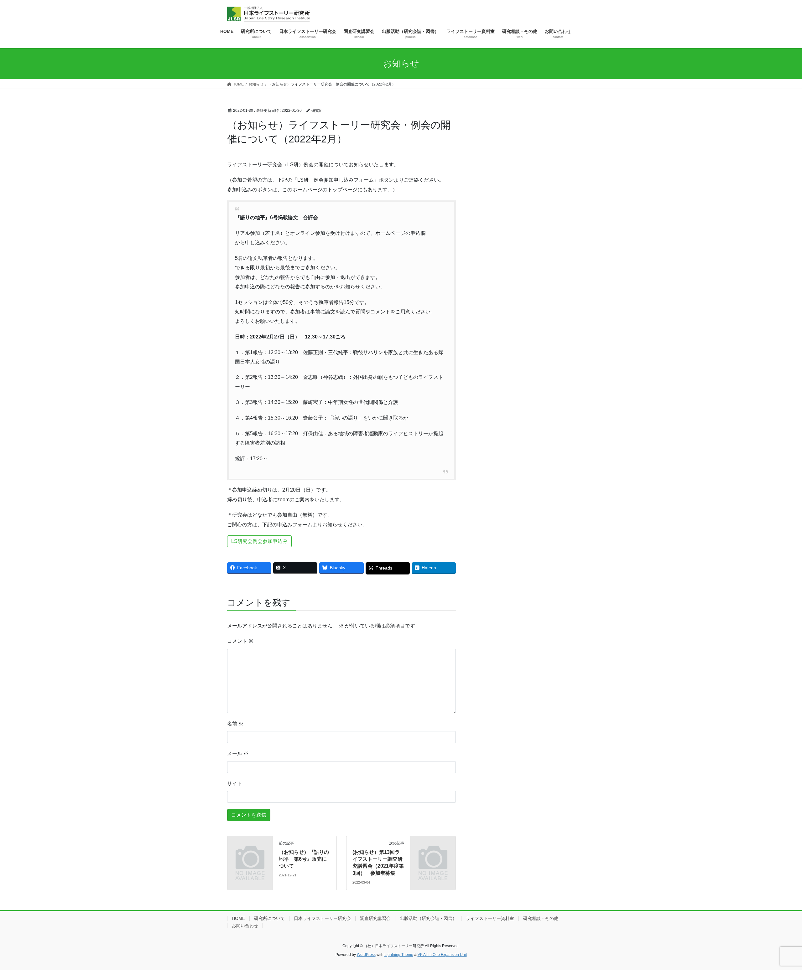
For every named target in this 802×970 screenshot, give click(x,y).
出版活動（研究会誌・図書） (428, 918)
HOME (238, 918)
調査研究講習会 (375, 918)
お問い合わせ (245, 925)
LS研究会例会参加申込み (259, 541)
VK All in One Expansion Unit (442, 954)
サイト (234, 783)
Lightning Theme (398, 954)
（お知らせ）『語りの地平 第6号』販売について (304, 859)
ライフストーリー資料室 (490, 918)
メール (237, 753)
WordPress (366, 954)
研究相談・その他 (540, 918)
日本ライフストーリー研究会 (322, 918)
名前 (235, 723)
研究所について (269, 918)
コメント (240, 641)
